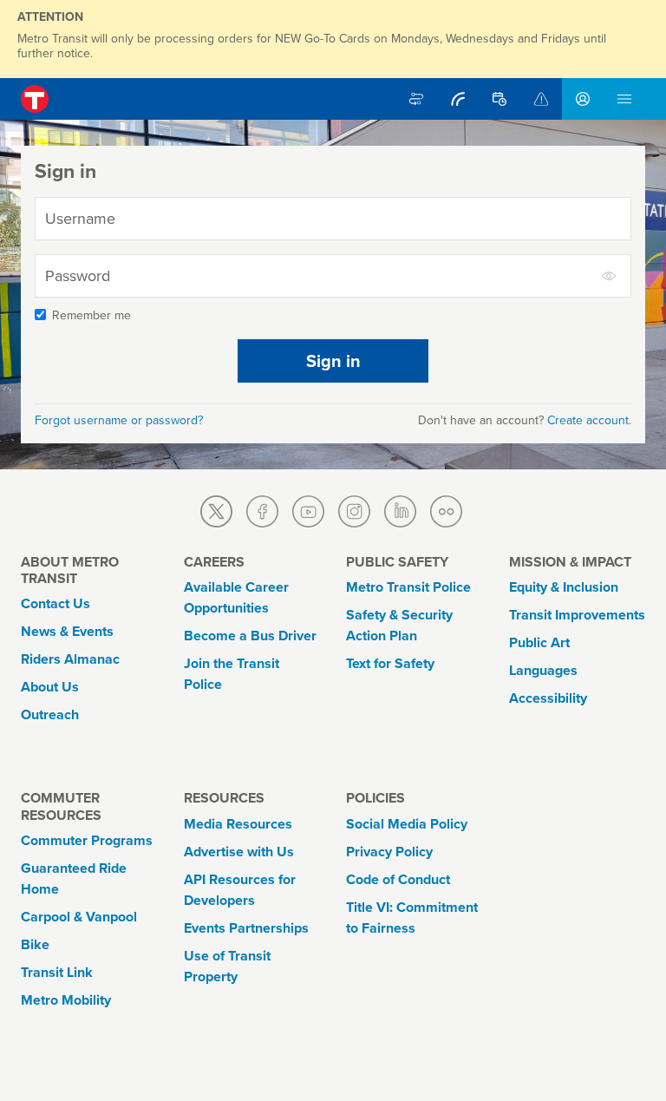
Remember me (91, 315)
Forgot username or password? (119, 420)
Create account (588, 420)
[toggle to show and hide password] (609, 276)
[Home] (35, 99)
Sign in (333, 361)
